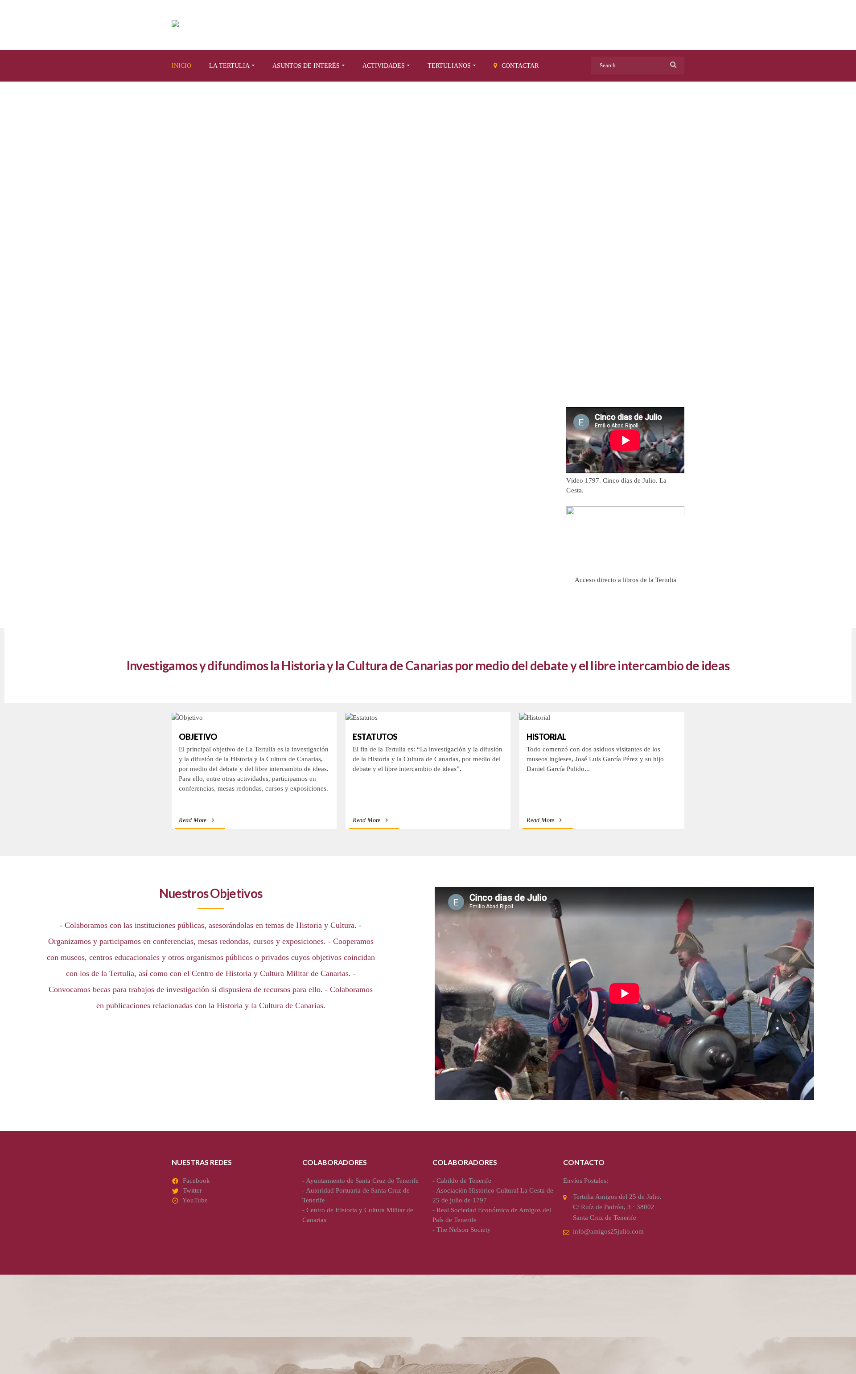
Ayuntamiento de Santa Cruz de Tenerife (362, 1180)
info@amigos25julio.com (608, 1231)
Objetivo (198, 737)
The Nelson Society (463, 1229)
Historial (547, 737)
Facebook (196, 1180)
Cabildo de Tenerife (463, 1180)
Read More (192, 820)
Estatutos (375, 737)
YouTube (195, 1200)
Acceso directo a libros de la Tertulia (625, 579)
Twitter (192, 1190)
